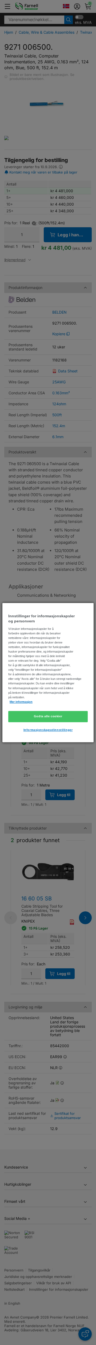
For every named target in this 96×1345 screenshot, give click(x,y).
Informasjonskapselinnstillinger (48, 729)
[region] (48, 672)
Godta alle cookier (48, 716)
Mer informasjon (21, 701)
